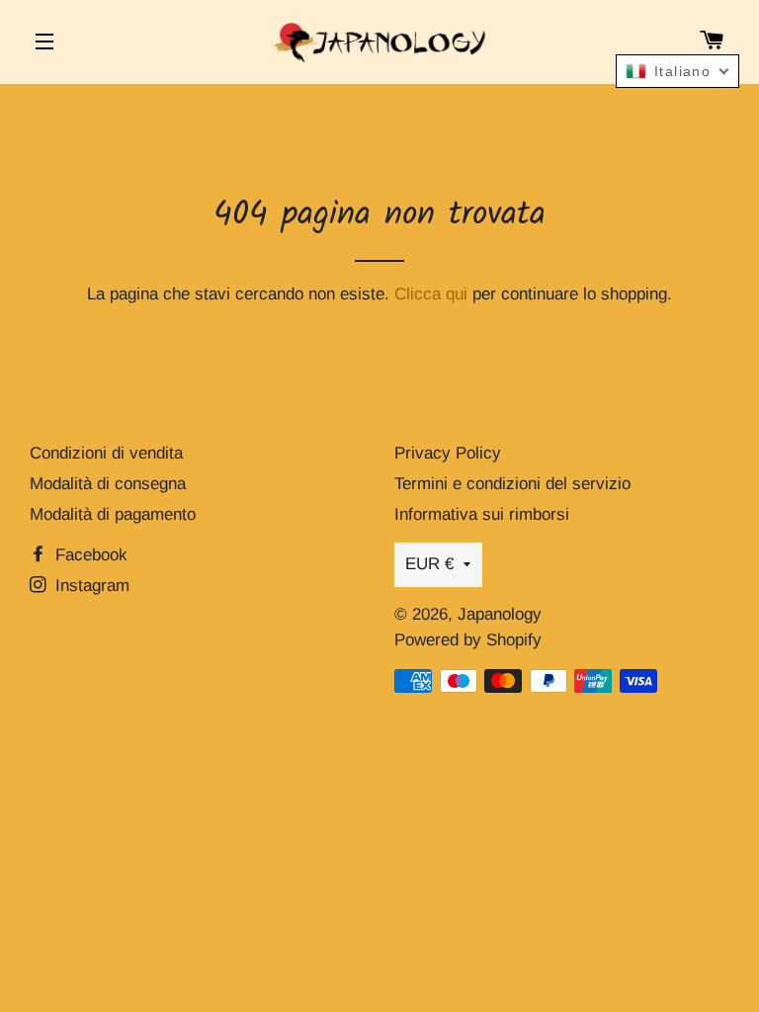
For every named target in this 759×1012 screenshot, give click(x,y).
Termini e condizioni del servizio (512, 483)
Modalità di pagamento (113, 514)
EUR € (429, 563)
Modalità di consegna (108, 483)
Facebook (88, 555)
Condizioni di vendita (106, 453)
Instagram (89, 585)
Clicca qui (430, 294)
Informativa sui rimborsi (481, 514)
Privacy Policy (447, 453)
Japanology (500, 614)
